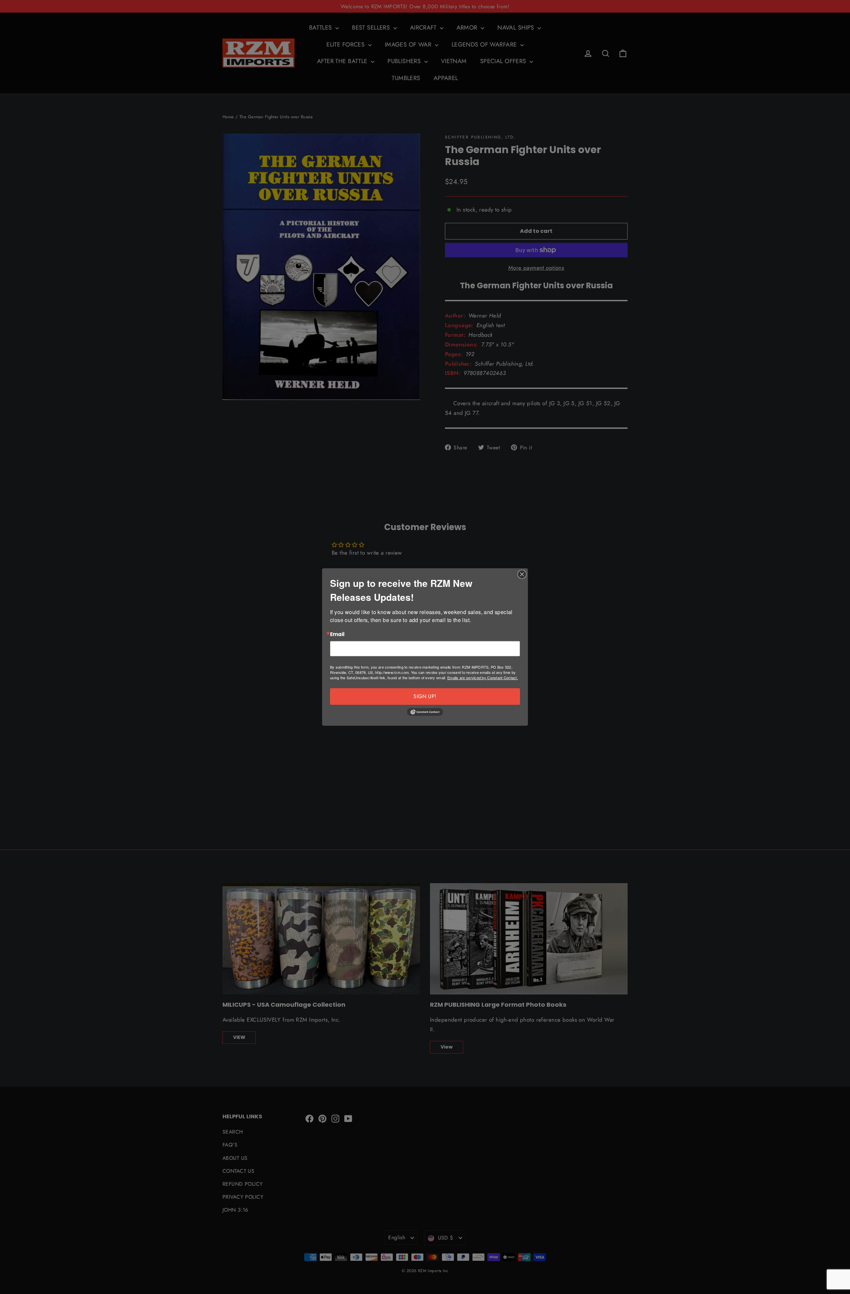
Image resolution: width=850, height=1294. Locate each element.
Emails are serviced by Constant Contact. (482, 677)
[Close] (522, 574)
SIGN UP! (424, 696)
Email (337, 634)
